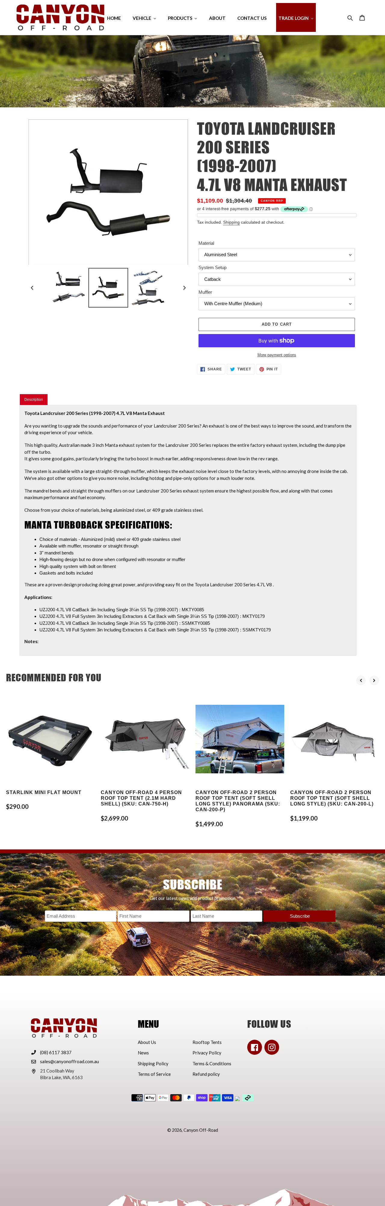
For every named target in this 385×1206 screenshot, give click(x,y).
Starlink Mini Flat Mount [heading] (44, 792)
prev (361, 680)
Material (206, 243)
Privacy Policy (206, 1052)
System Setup (212, 267)
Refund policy (206, 1074)
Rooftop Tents (207, 1042)
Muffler (205, 292)
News (143, 1052)
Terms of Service (154, 1074)
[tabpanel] (188, 530)
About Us (147, 1042)
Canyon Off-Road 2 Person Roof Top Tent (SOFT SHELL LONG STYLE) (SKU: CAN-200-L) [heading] (332, 798)
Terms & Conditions (211, 1063)
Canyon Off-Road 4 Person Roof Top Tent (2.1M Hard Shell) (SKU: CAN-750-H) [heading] (141, 798)
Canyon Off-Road (200, 1130)
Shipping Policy (153, 1063)
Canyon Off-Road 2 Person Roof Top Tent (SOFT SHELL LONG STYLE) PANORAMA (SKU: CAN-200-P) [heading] (238, 801)
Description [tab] (33, 399)
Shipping (231, 222)
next (374, 680)
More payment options (276, 355)
